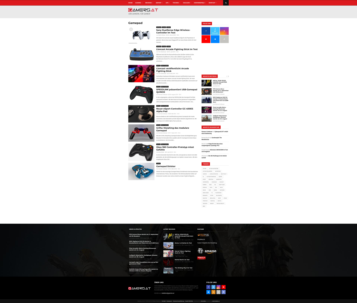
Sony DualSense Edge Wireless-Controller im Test (173, 31)
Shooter (205, 198)
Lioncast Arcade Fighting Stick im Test (177, 49)
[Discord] (223, 292)
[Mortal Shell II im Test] (168, 262)
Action (204, 168)
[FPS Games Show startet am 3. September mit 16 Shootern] (207, 91)
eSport (158, 3)
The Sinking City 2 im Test (183, 268)
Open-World (206, 192)
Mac (216, 187)
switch (219, 200)
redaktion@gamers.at (168, 293)
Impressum (169, 301)
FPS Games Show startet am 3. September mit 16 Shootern (221, 90)
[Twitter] (213, 287)
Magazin (186, 3)
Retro (211, 195)
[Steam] (218, 292)
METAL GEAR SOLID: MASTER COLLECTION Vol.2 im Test (220, 82)
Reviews (148, 3)
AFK (167, 3)
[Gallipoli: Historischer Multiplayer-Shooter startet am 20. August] (207, 118)
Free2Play (211, 179)
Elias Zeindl (161, 152)
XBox (204, 206)
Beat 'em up (223, 173)
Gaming (138, 3)
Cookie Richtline (189, 301)
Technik (176, 3)
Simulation (212, 198)
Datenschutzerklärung (178, 301)
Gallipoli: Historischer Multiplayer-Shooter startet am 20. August (220, 117)
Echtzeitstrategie (211, 176)
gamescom (219, 179)
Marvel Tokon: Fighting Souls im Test (182, 252)
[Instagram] (218, 287)
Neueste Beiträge (209, 76)
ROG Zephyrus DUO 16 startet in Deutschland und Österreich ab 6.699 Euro (220, 100)
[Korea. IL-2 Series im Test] (168, 245)
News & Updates (164, 65)
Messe (204, 190)
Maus (221, 187)
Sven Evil (217, 86)
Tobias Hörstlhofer (181, 255)
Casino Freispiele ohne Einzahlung (207, 243)
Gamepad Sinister (165, 166)
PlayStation (218, 192)
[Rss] (213, 292)
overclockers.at (216, 301)
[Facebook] (208, 287)
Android (205, 173)
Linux (211, 187)
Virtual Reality (220, 203)
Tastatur (205, 203)
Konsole (205, 187)
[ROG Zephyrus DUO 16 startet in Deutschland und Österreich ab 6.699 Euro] (207, 100)
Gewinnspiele (199, 3)
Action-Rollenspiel (207, 171)
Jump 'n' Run (222, 184)
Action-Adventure (213, 168)
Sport (219, 198)
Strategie (205, 200)
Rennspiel (205, 195)
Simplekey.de (201, 239)
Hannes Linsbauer (163, 94)
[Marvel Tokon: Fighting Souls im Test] (168, 253)
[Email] (208, 292)
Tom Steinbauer (162, 51)
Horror (204, 184)
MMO (210, 190)
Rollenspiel (219, 195)
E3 (203, 176)
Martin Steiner (161, 35)
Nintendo (222, 190)
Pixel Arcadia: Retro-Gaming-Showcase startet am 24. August (220, 109)
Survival (212, 200)
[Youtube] (223, 287)
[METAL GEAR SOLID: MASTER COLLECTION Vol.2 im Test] (207, 83)
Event (204, 179)
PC (212, 192)
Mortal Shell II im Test (182, 260)
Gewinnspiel (206, 182)
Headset (221, 182)
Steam (225, 198)
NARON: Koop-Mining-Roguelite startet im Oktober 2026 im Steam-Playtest (143, 270)
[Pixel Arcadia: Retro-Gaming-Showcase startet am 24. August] (207, 110)
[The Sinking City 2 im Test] (168, 270)
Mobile (215, 190)
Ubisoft (212, 203)
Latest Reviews (169, 229)
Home (130, 3)
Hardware (159, 27)
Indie (210, 184)
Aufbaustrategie (214, 173)
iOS (215, 184)
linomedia (203, 301)
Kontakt (212, 3)
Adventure (218, 171)
